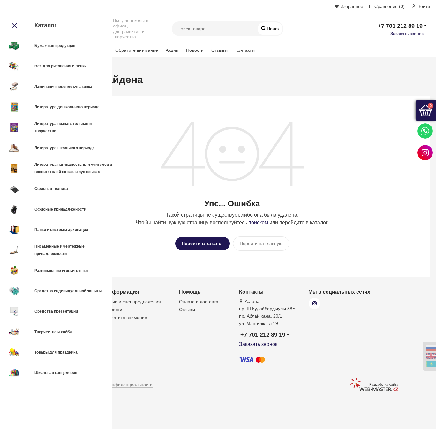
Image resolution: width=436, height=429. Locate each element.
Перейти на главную (261, 243)
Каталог (45, 25)
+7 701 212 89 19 (400, 26)
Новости (195, 50)
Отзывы (219, 50)
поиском (258, 222)
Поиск (272, 28)
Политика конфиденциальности (119, 384)
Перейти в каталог (202, 243)
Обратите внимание (136, 50)
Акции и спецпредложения (133, 301)
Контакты (245, 50)
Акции (172, 50)
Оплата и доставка (198, 301)
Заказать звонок (407, 33)
